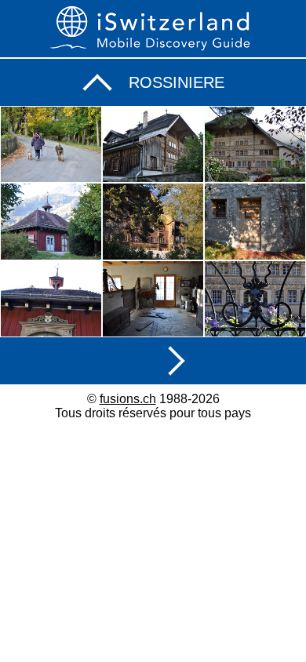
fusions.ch (128, 399)
